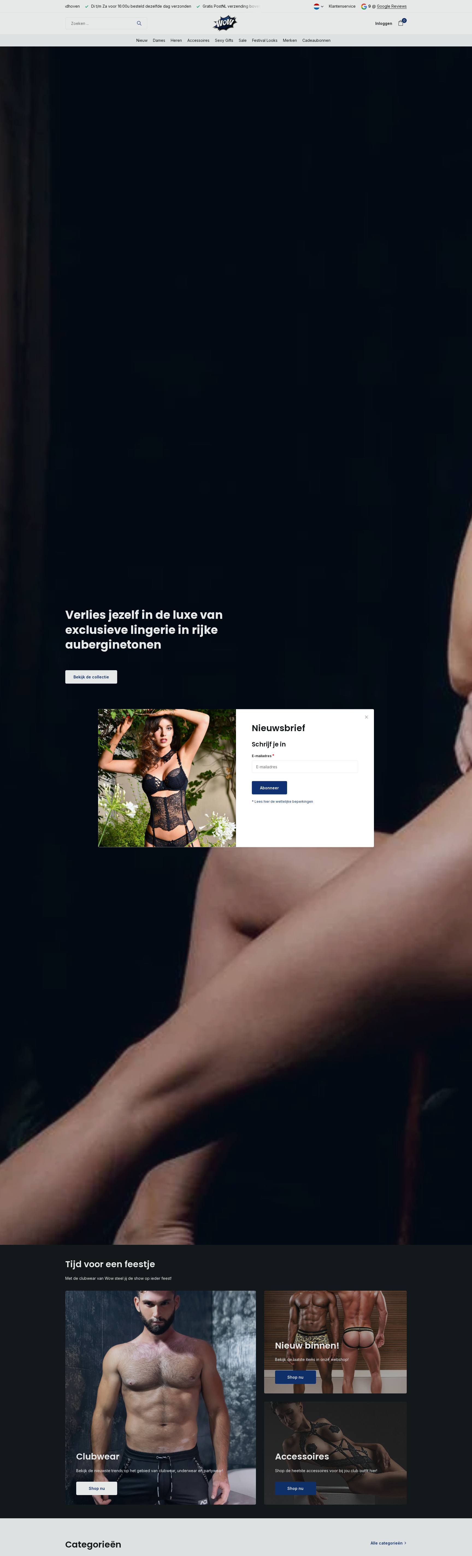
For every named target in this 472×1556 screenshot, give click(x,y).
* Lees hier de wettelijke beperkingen (282, 801)
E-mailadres (263, 755)
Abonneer (269, 788)
